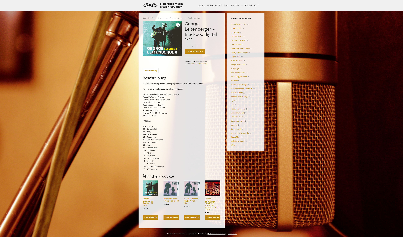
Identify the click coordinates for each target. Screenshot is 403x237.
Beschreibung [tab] (151, 70)
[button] (178, 25)
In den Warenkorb (195, 51)
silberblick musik (171, 3)
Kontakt (248, 5)
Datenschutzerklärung (217, 234)
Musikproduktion (214, 5)
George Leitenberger (160, 18)
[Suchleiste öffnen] (258, 5)
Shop (226, 5)
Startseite (146, 18)
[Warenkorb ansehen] (255, 5)
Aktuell (202, 5)
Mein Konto (235, 5)
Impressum (232, 234)
